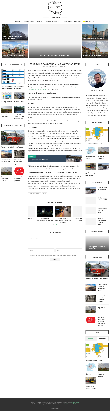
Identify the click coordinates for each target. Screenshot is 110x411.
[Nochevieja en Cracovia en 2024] (91, 210)
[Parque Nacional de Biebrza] (6, 109)
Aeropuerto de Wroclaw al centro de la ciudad (91, 173)
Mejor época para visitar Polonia (6, 102)
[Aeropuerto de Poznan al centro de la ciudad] (91, 287)
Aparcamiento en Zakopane (103, 172)
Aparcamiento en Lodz (94, 144)
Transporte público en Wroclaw (101, 158)
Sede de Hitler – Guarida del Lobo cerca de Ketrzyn (19, 116)
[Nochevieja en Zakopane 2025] (91, 200)
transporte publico (34, 193)
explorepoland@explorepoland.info (68, 403)
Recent (91, 339)
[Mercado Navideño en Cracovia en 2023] (91, 221)
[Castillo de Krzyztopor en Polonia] (37, 211)
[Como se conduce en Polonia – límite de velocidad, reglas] (12, 76)
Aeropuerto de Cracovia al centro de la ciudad (55, 220)
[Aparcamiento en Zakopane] (73, 211)
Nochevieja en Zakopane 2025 (103, 199)
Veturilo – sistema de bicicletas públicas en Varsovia (101, 321)
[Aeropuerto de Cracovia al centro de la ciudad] (55, 211)
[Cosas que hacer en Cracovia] (95, 32)
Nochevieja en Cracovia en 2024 (102, 210)
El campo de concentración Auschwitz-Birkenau (102, 298)
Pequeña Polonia (28, 21)
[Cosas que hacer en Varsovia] (15, 49)
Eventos (77, 21)
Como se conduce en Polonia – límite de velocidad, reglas (12, 87)
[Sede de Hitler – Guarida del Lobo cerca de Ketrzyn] (19, 109)
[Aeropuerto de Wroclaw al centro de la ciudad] (91, 166)
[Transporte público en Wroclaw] (103, 150)
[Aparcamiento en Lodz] (97, 134)
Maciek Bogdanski (52, 66)
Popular (102, 339)
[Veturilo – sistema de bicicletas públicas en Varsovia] (91, 320)
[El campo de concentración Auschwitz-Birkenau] (91, 298)
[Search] (94, 21)
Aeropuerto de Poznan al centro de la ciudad (102, 287)
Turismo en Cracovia (52, 21)
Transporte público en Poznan (97, 279)
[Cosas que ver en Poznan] (95, 49)
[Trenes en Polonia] (19, 95)
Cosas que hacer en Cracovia (93, 38)
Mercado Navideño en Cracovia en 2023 (102, 221)
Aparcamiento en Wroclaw (90, 157)
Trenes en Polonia (19, 101)
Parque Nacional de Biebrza (6, 115)
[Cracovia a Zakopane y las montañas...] (15, 32)
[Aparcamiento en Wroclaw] (91, 150)
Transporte (67, 21)
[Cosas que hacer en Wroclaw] (55, 41)
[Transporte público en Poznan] (97, 269)
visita (44, 193)
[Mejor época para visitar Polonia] (6, 95)
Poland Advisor (101, 115)
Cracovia (39, 21)
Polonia (17, 21)
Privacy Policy (75, 402)
